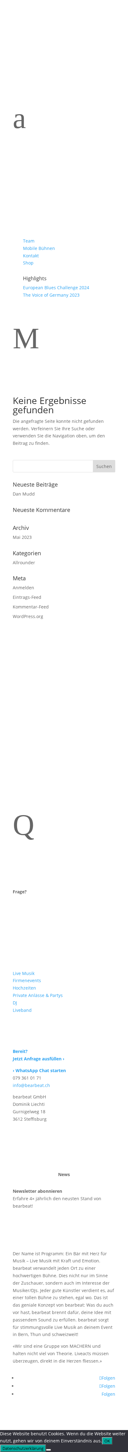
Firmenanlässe (50, 180)
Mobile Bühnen (39, 248)
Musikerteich (47, 172)
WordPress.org (28, 616)
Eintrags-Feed (27, 597)
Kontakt (31, 256)
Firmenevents (27, 980)
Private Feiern (49, 196)
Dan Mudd (24, 494)
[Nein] (48, 1450)
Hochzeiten (44, 188)
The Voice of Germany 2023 (51, 295)
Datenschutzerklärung (22, 1448)
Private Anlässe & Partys (38, 995)
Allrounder (24, 562)
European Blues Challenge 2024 (56, 287)
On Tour (38, 220)
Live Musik (23, 973)
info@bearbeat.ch (31, 1085)
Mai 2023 (22, 537)
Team (28, 241)
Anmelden (23, 588)
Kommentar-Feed (31, 607)
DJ (27, 204)
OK (107, 1441)
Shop (28, 263)
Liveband (40, 212)
